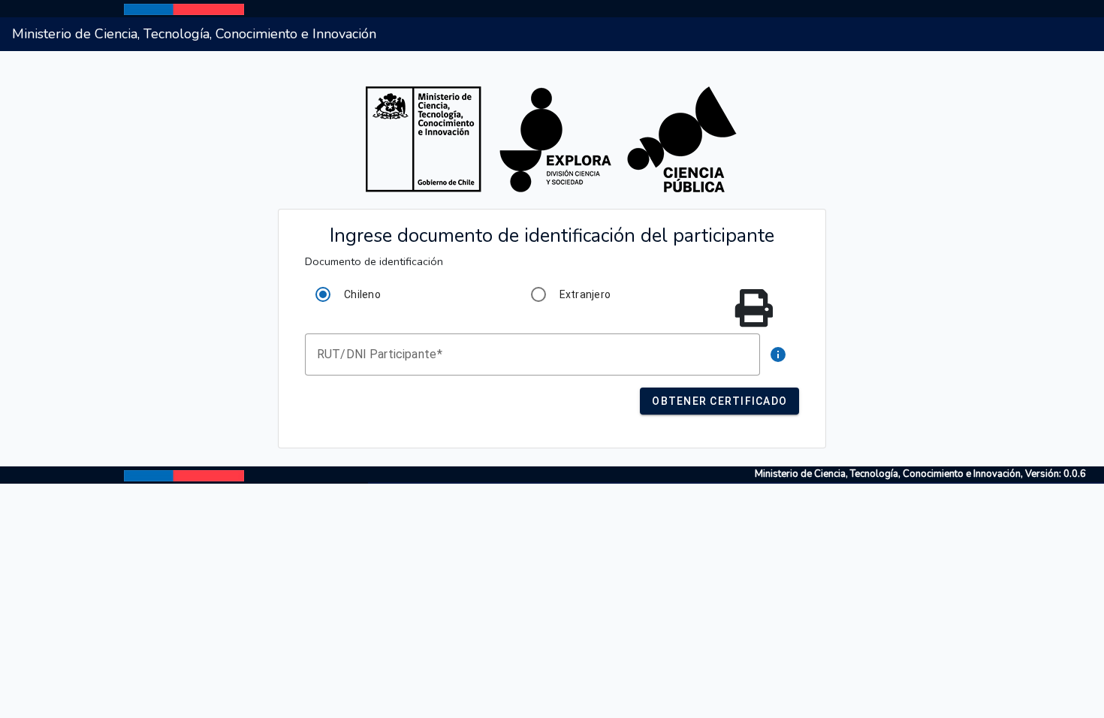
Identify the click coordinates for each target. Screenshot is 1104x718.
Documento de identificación (374, 261)
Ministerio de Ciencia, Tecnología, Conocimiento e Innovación (194, 34)
